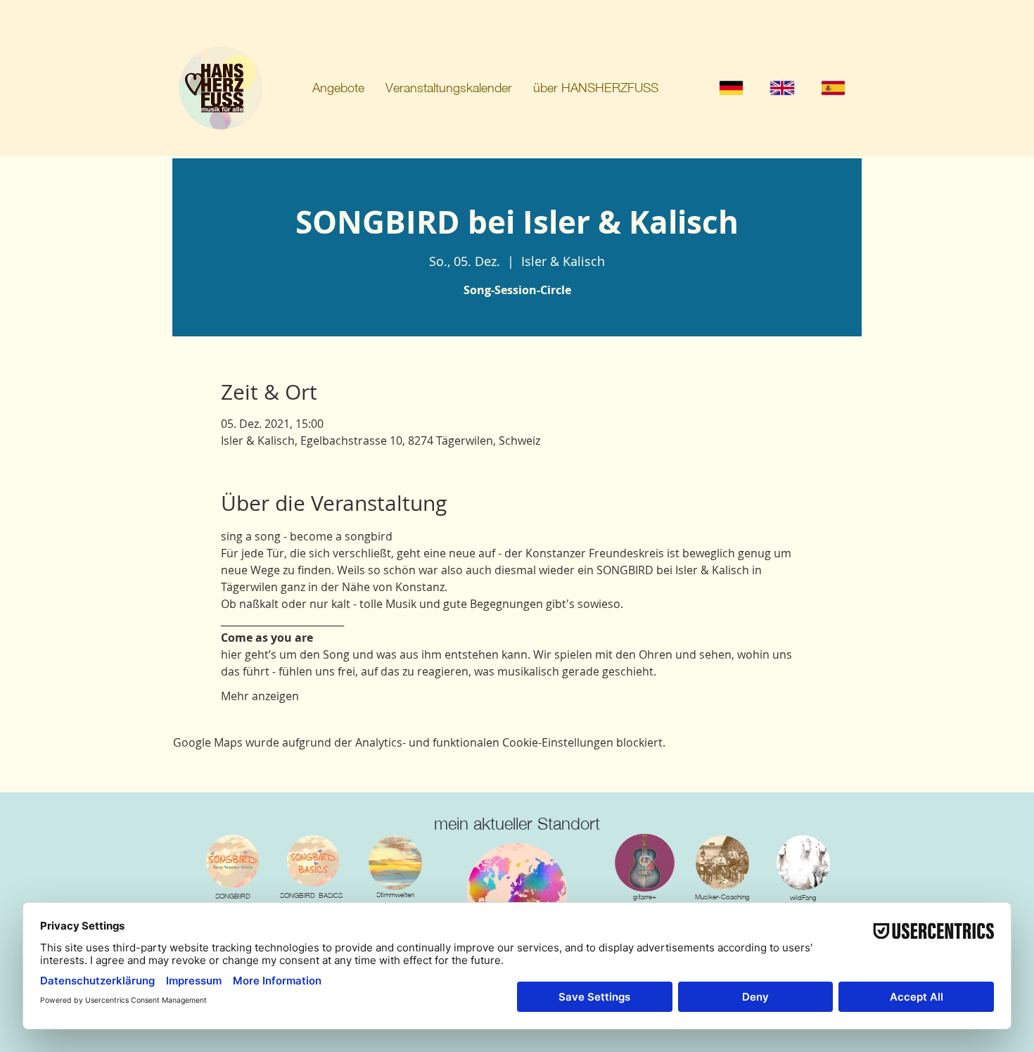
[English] (781, 87)
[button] (338, 87)
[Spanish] (833, 87)
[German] (731, 87)
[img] (395, 862)
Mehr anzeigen (260, 696)
